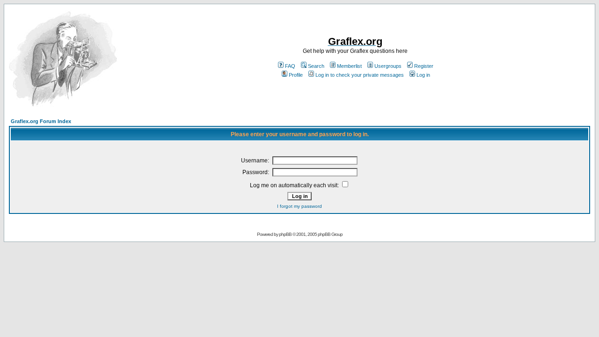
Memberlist (349, 66)
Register (423, 66)
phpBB (285, 234)
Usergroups (388, 66)
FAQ (290, 66)
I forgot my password (299, 206)
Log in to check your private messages (359, 75)
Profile (296, 75)
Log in (423, 75)
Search (316, 66)
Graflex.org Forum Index (41, 121)
